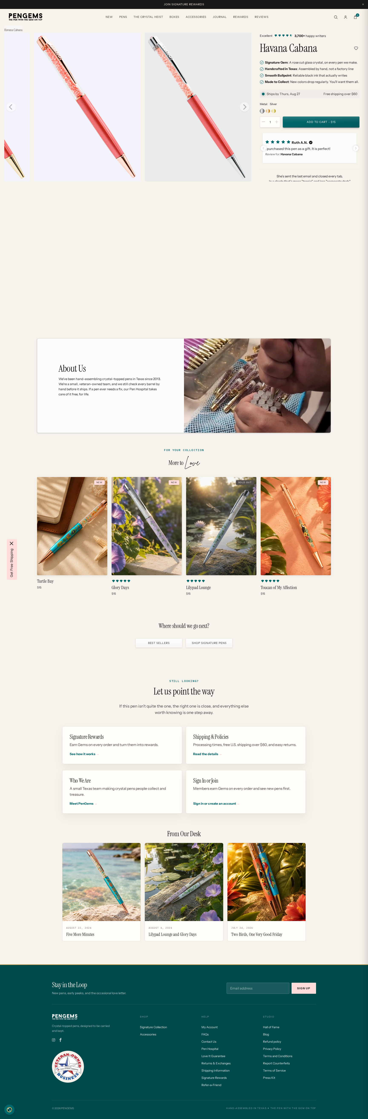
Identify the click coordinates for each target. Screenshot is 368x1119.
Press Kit (269, 1078)
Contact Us (208, 1042)
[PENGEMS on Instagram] (53, 1040)
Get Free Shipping (11, 563)
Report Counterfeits (276, 1063)
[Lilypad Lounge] (221, 526)
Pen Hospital (209, 1049)
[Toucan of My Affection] (296, 526)
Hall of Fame (271, 1027)
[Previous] (11, 107)
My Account (209, 1027)
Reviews (262, 17)
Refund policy (272, 1042)
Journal (220, 17)
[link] (309, 35)
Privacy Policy (272, 1049)
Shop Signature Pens (209, 643)
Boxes (174, 17)
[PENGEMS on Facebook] (60, 1040)
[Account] (345, 17)
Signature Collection (153, 1027)
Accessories (196, 17)
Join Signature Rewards (184, 4)
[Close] (11, 543)
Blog (266, 1034)
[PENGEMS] (26, 17)
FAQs (205, 1034)
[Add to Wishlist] (356, 48)
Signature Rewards (214, 1078)
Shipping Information (215, 1070)
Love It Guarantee (213, 1056)
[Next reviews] (356, 148)
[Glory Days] (147, 526)
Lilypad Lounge (198, 587)
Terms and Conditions (277, 1056)
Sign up (303, 988)
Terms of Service (274, 1070)
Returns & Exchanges (216, 1063)
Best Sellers (159, 643)
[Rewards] (9, 1110)
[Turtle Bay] (72, 526)
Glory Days (120, 587)
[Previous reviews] (263, 148)
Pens (123, 17)
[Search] (335, 17)
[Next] (244, 107)
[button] (309, 148)
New (109, 17)
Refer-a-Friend (211, 1085)
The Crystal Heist (148, 17)
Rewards (240, 17)
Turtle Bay (45, 581)
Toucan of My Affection (279, 587)
